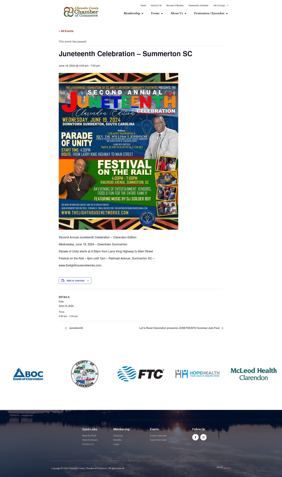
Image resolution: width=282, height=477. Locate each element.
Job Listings (219, 5)
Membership (132, 13)
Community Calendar (199, 5)
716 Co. (227, 467)
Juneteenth (75, 328)
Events (155, 13)
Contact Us (156, 5)
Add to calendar (76, 280)
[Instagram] (203, 437)
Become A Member (175, 5)
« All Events (66, 31)
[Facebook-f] (195, 437)
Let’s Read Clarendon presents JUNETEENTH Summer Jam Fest (179, 328)
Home (143, 5)
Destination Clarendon (209, 13)
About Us (177, 13)
